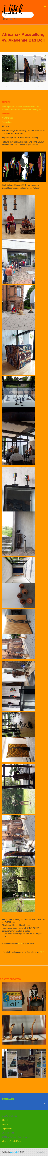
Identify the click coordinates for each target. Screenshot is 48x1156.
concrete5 (14, 1152)
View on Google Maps (11, 1141)
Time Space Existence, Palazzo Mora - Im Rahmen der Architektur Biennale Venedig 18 (21, 108)
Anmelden (41, 1152)
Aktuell (5, 1120)
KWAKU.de (8, 1099)
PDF (20, 943)
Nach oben (6, 122)
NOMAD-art (7, 117)
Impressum (7, 1128)
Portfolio (5, 1124)
